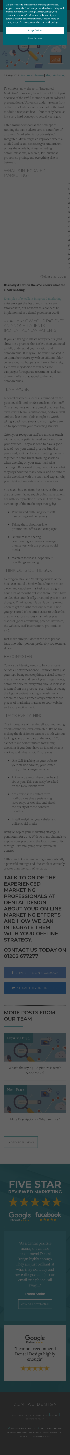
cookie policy (51, 22)
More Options (35, 38)
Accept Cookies (35, 30)
